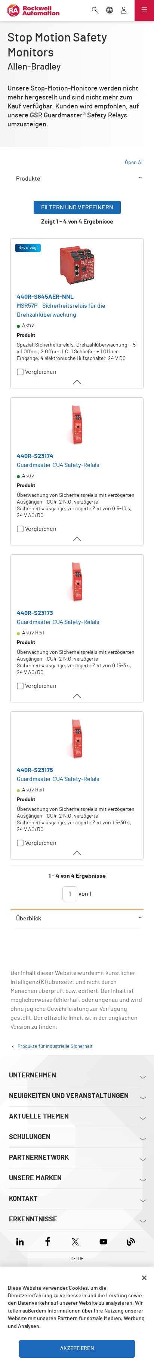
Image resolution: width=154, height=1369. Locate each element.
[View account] (123, 11)
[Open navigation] (144, 10)
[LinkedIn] (21, 1240)
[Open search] (95, 11)
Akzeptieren (77, 1348)
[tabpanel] (77, 555)
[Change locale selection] (109, 11)
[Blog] (131, 1240)
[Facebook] (48, 1240)
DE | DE (77, 1258)
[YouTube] (103, 1240)
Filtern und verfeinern (77, 207)
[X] (75, 1240)
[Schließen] (144, 1278)
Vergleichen (40, 372)
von (84, 894)
